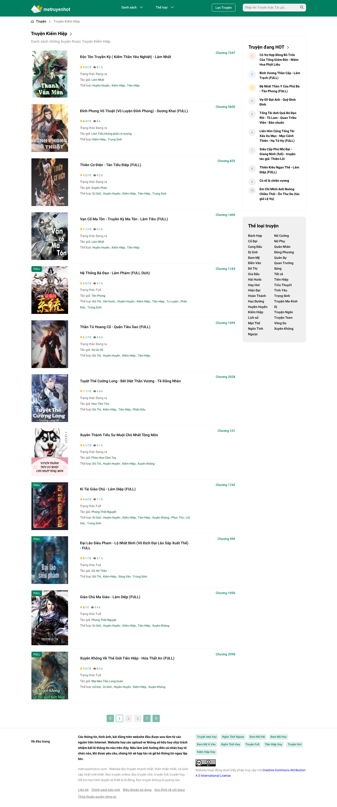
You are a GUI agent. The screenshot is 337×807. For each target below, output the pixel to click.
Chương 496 (226, 539)
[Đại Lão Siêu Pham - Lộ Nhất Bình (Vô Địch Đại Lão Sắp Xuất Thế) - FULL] (49, 583)
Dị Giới (96, 193)
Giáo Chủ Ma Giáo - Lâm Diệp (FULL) (110, 597)
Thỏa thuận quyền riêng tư (97, 797)
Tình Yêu (280, 290)
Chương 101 (226, 431)
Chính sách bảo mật (105, 790)
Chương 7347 (225, 53)
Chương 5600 (225, 107)
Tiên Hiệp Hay (273, 744)
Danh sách (129, 7)
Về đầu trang (40, 741)
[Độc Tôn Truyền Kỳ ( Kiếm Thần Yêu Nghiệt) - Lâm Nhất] (49, 97)
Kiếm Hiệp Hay (206, 752)
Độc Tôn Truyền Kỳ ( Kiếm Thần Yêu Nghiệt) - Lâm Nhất (125, 57)
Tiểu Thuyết (283, 285)
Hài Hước (109, 301)
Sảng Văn (124, 576)
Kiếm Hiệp (118, 85)
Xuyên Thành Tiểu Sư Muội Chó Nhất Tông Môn (119, 435)
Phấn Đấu (139, 409)
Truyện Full (252, 744)
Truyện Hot (294, 744)
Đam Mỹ (254, 258)
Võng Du (280, 323)
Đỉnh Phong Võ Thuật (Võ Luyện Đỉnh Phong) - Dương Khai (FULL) (134, 111)
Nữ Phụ (279, 241)
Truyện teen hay (207, 736)
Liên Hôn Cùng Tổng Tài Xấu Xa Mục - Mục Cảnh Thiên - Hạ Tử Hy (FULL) (277, 135)
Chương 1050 (225, 593)
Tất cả (278, 274)
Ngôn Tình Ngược (233, 736)
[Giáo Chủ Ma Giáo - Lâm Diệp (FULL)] (49, 644)
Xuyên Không (146, 463)
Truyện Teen (283, 317)
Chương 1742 (225, 485)
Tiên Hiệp (133, 85)
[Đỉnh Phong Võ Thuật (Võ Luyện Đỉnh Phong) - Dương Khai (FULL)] (49, 150)
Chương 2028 (225, 377)
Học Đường (256, 301)
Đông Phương (284, 252)
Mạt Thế (254, 323)
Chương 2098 (225, 654)
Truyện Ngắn (283, 312)
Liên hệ (83, 790)
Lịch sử (253, 317)
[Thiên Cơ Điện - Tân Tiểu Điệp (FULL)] (49, 205)
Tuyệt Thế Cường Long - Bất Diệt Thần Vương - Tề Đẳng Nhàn (130, 381)
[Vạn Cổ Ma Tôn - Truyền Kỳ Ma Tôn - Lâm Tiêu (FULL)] (49, 259)
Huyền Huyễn (101, 85)
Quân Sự (280, 258)
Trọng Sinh (115, 139)
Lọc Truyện (223, 7)
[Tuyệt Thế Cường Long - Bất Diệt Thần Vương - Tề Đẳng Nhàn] (49, 421)
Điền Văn (254, 263)
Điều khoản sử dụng (137, 790)
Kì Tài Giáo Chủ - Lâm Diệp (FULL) (108, 489)
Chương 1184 (225, 269)
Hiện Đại (254, 290)
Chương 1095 (225, 323)
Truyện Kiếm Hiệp (67, 21)
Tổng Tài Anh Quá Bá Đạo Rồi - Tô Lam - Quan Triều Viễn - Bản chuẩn (278, 117)
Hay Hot (254, 285)
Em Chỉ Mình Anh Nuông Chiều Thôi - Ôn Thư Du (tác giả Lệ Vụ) (280, 194)
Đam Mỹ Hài (257, 736)
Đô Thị (96, 301)
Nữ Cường (281, 235)
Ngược (253, 334)
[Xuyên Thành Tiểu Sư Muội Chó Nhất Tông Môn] (49, 474)
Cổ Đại (96, 687)
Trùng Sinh (94, 307)
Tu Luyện (172, 301)
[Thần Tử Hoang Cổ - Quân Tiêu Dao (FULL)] (49, 367)
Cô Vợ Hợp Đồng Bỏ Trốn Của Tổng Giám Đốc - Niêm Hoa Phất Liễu (279, 59)
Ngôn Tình (255, 328)
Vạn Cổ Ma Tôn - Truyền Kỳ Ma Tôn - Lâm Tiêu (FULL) (124, 219)
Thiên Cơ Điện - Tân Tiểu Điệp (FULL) (110, 165)
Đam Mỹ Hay (279, 736)
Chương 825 (226, 161)
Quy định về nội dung (169, 790)
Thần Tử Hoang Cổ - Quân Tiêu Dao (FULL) (115, 327)
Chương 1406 (225, 215)
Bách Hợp (255, 235)
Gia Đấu (254, 274)
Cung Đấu (255, 247)
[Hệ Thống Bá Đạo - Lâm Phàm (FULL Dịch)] (49, 312)
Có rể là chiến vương (274, 180)
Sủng (278, 268)
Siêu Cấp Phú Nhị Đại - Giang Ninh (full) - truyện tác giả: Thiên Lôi (278, 154)
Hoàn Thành (257, 296)
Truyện (41, 21)
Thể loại (162, 7)
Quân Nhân (282, 247)
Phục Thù (177, 517)
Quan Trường (283, 263)
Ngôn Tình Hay (230, 744)
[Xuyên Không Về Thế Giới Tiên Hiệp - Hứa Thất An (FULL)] (49, 698)
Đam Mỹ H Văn (206, 744)
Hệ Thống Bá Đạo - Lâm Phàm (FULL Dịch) (115, 273)
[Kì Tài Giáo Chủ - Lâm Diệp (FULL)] (49, 529)
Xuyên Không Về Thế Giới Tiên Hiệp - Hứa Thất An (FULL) (127, 658)
